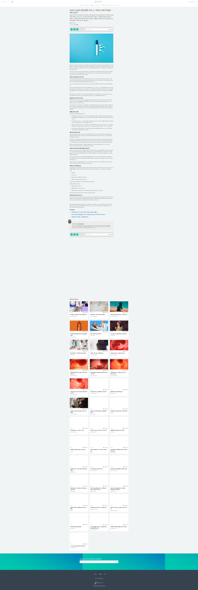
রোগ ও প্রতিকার (87, 5)
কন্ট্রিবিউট (191, 1)
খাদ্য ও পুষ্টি (96, 5)
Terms (105, 574)
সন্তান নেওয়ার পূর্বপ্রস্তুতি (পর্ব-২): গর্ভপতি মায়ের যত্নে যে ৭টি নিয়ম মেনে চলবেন (88, 214)
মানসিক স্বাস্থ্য (92, 5)
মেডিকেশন (107, 5)
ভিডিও (118, 5)
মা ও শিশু (100, 5)
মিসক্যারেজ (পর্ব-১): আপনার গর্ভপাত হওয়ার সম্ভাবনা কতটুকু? (84, 212)
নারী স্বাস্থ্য (111, 5)
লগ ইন (196, 1)
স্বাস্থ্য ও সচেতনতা (81, 5)
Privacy (95, 574)
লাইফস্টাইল (103, 5)
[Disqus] (91, 253)
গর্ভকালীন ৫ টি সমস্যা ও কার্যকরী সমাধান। (80, 217)
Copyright (100, 574)
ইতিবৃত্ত (115, 5)
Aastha (104, 585)
